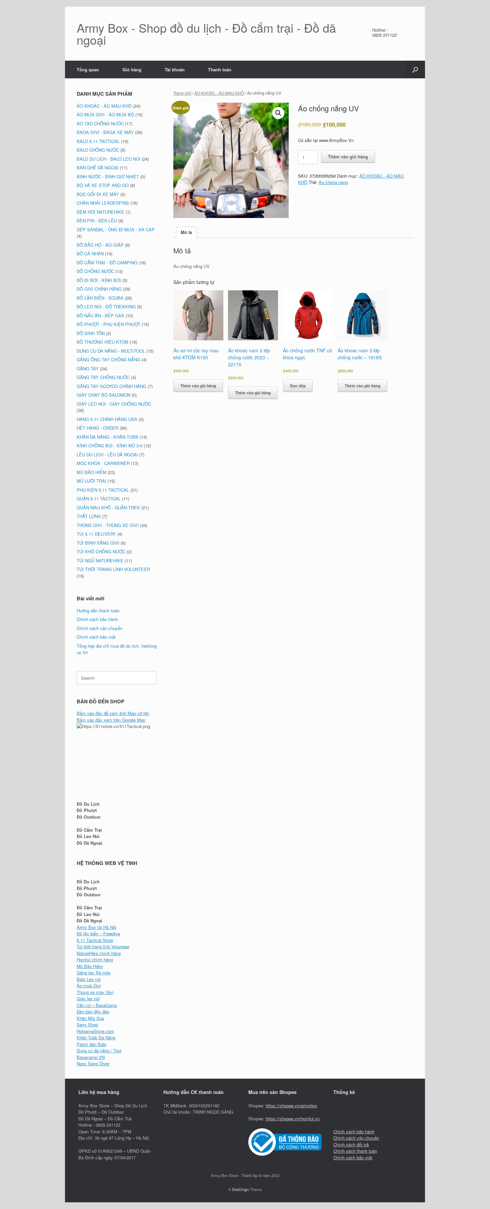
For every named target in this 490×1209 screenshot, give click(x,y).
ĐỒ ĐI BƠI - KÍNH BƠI (99, 280)
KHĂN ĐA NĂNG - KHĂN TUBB (107, 437)
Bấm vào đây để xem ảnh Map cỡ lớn (113, 713)
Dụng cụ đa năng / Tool (99, 1050)
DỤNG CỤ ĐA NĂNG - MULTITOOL (111, 351)
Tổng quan (88, 69)
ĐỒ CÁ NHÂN (90, 253)
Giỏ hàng (131, 69)
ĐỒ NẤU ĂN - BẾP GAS (100, 315)
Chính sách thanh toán (355, 1151)
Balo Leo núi (89, 979)
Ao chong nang (333, 182)
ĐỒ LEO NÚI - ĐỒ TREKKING (106, 306)
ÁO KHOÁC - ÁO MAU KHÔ (219, 93)
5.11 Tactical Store (95, 940)
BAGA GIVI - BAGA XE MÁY (105, 132)
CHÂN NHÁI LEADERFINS (103, 203)
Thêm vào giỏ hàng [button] (198, 386)
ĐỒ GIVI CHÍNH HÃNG (99, 289)
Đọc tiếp (298, 386)
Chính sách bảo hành (97, 619)
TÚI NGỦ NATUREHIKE (100, 560)
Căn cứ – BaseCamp (97, 1005)
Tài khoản (175, 69)
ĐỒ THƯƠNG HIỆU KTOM (102, 342)
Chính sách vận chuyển (99, 628)
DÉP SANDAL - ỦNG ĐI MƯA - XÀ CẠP (116, 229)
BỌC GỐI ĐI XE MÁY (98, 194)
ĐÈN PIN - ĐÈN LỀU (97, 220)
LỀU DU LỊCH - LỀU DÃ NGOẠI (107, 454)
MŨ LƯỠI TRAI (91, 481)
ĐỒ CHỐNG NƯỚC (95, 271)
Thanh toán (219, 69)
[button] (415, 69)
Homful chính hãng (95, 959)
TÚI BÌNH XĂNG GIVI (98, 543)
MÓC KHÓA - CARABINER (103, 463)
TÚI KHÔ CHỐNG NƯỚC (101, 551)
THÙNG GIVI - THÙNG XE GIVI (108, 525)
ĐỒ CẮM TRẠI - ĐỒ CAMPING (107, 262)
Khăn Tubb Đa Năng (96, 1037)
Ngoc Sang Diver (93, 1063)
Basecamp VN (91, 1057)
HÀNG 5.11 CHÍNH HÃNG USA (107, 419)
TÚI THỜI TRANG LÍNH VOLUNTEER (113, 569)
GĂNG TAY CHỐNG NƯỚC (103, 377)
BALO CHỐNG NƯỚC (98, 150)
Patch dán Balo (91, 1044)
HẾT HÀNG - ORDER (97, 428)
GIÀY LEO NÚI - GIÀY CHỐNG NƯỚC (114, 404)
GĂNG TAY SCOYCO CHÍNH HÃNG (111, 386)
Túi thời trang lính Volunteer (103, 946)
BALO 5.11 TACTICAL (98, 141)
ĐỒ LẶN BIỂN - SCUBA (100, 298)
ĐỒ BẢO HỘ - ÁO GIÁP (100, 245)
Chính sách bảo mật (96, 637)
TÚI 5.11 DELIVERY (96, 534)
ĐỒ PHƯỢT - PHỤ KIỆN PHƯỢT (108, 324)
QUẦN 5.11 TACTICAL (99, 498)
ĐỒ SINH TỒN (91, 333)
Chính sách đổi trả (351, 1144)
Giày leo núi (88, 998)
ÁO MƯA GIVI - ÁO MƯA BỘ (105, 114)
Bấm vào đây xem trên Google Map (111, 720)
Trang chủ (182, 93)
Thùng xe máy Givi (95, 992)
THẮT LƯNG (89, 516)
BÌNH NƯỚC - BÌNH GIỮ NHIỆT (108, 176)
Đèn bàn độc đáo (93, 1011)
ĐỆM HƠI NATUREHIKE (100, 212)
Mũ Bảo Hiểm (90, 966)
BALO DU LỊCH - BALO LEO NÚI (108, 159)
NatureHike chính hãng (99, 953)
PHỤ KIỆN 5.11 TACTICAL (103, 490)
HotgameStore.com (95, 1031)
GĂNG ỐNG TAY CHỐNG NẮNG (108, 359)
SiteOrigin (240, 1189)
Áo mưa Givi (89, 985)
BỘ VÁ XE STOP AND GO (103, 185)
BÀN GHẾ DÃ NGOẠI (98, 167)
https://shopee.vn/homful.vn (293, 1118)
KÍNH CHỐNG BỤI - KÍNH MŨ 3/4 (109, 445)
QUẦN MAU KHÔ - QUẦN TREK (108, 507)
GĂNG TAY (88, 368)
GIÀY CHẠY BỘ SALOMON (103, 395)
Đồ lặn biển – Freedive (98, 933)
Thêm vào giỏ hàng (348, 156)
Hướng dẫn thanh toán (98, 610)
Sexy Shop (87, 1024)
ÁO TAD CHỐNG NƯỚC (100, 123)
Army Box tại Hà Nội (96, 927)
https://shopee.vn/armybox (291, 1105)
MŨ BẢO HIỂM (91, 472)
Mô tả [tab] (186, 232)
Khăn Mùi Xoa (90, 1018)
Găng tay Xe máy (94, 972)
